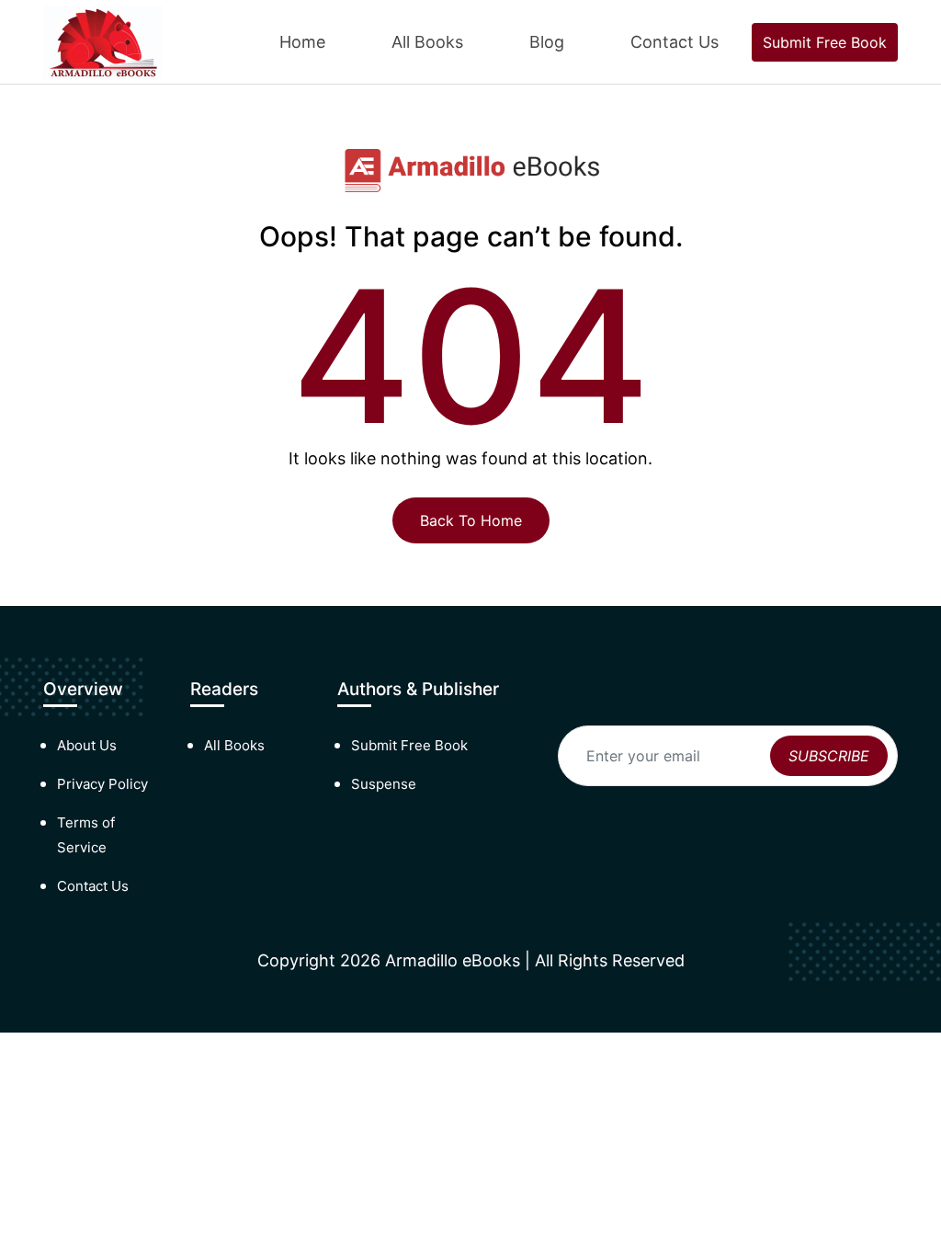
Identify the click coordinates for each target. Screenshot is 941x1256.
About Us (87, 745)
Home (302, 41)
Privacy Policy (102, 784)
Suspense (383, 784)
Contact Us (674, 41)
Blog (546, 41)
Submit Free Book (825, 42)
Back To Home (471, 520)
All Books (427, 41)
